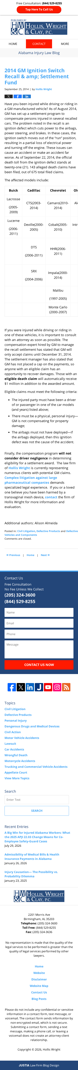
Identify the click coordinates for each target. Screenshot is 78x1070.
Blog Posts (39, 999)
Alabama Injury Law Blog (39, 27)
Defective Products (48, 531)
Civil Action (13, 732)
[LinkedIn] (30, 687)
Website (39, 973)
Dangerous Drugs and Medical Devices (32, 726)
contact (51, 497)
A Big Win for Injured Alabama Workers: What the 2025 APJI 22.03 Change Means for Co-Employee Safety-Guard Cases (37, 837)
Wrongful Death (16, 755)
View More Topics (17, 778)
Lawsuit (10, 744)
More (65, 44)
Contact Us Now (39, 665)
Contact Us (39, 992)
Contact (39, 44)
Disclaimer (39, 979)
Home (13, 44)
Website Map (39, 986)
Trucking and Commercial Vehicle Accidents (36, 767)
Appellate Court (16, 772)
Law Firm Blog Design (39, 1065)
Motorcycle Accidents (20, 761)
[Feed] (66, 687)
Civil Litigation (26, 531)
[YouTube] (48, 687)
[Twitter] (21, 687)
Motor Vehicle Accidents (22, 738)
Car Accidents (14, 749)
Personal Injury (16, 721)
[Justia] (39, 687)
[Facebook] (12, 687)
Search (36, 811)
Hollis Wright (19, 468)
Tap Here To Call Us (39, 9)
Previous (13, 554)
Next (45, 554)
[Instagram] (57, 687)
